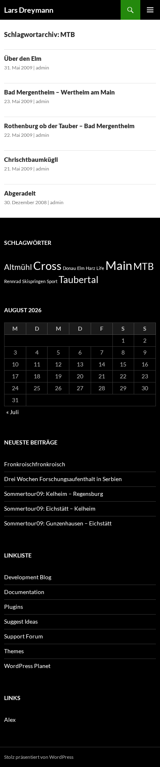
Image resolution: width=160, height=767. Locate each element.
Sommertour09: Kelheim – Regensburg (53, 493)
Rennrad (12, 281)
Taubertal (78, 279)
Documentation (24, 591)
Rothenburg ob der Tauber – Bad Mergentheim (69, 125)
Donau (69, 268)
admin (42, 67)
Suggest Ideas (21, 621)
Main (118, 265)
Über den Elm (22, 58)
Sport (52, 281)
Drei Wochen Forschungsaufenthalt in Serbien (63, 478)
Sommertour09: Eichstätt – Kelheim (50, 508)
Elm (81, 268)
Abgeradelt (20, 193)
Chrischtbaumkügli (31, 159)
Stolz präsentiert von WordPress (38, 757)
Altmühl (18, 267)
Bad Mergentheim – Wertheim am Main (59, 92)
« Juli (12, 411)
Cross (47, 265)
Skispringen (34, 281)
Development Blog (27, 577)
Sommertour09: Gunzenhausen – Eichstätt (58, 523)
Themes (14, 650)
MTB (143, 266)
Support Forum (23, 636)
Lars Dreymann (28, 9)
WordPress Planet (27, 665)
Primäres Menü (150, 10)
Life (100, 268)
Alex (10, 719)
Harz (90, 268)
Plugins (13, 606)
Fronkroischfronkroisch (34, 464)
